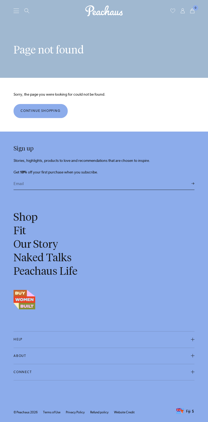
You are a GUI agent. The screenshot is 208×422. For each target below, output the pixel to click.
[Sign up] (192, 184)
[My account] (183, 10)
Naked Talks (43, 257)
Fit (20, 230)
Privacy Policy (75, 412)
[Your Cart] (192, 10)
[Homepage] (104, 10)
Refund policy (99, 412)
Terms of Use (51, 412)
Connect (23, 372)
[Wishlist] (172, 10)
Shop (26, 216)
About (20, 356)
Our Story (36, 243)
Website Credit (124, 412)
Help (18, 339)
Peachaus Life (45, 270)
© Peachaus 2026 (26, 412)
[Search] (26, 10)
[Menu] (16, 11)
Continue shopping (41, 111)
